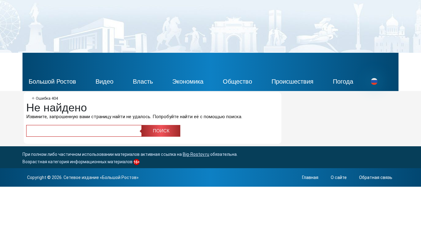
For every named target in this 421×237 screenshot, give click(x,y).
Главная (310, 177)
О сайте (339, 177)
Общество (237, 81)
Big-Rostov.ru (196, 154)
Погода (343, 81)
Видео (104, 81)
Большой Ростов (52, 81)
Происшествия (292, 81)
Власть (143, 81)
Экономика (187, 81)
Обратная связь (375, 177)
